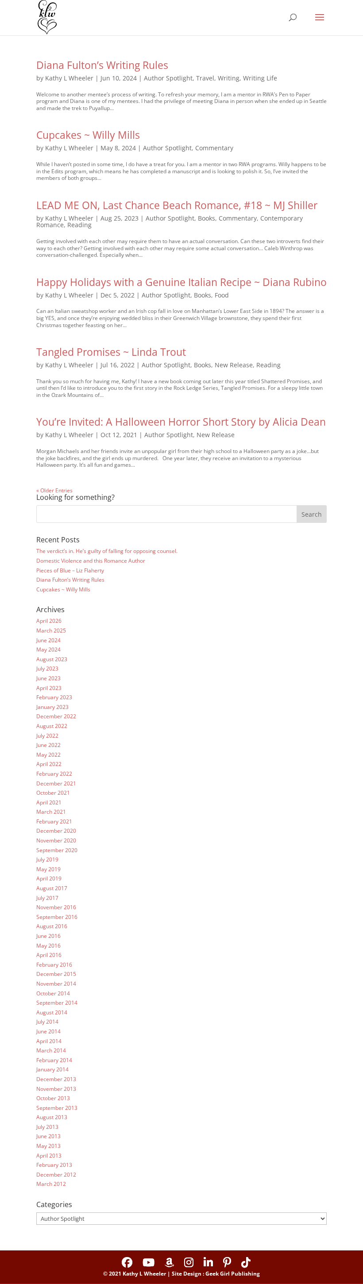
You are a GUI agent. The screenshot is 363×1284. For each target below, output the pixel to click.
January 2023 (52, 707)
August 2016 (51, 926)
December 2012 (56, 1174)
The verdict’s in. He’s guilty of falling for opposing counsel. (107, 551)
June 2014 (48, 1031)
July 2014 (47, 1021)
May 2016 (48, 945)
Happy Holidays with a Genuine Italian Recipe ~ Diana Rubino (181, 282)
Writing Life (260, 78)
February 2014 (54, 1060)
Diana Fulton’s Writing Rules (102, 65)
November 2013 (56, 1089)
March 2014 (51, 1050)
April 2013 (49, 1155)
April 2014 (49, 1041)
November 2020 (56, 840)
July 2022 (47, 735)
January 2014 (52, 1069)
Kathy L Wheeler (69, 78)
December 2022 (56, 716)
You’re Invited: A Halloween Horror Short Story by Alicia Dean (181, 422)
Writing (228, 78)
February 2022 (54, 773)
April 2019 (49, 878)
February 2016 (54, 964)
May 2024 (48, 649)
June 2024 (48, 640)
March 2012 (51, 1184)
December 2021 (56, 783)
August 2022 (51, 726)
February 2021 (54, 821)
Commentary (214, 148)
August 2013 (51, 1117)
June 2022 (48, 745)
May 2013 (48, 1146)
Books (206, 218)
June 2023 (48, 678)
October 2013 (53, 1098)
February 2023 (54, 697)
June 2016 (48, 936)
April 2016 (49, 955)
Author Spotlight (168, 78)
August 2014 (51, 1012)
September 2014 (56, 1002)
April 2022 (49, 764)
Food (222, 295)
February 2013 (54, 1165)
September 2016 (56, 917)
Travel (205, 78)
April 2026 (49, 621)
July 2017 (47, 898)
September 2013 (56, 1108)
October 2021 (53, 792)
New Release (234, 365)
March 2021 (51, 811)
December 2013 (56, 1079)
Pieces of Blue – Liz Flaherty (70, 570)
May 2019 (48, 869)
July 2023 (47, 668)
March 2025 (51, 630)
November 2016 (56, 907)
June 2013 (48, 1136)
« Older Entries (54, 490)
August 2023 (51, 659)
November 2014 (56, 983)
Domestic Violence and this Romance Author (90, 560)
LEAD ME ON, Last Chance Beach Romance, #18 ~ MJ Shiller (176, 205)
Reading (79, 225)
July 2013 (47, 1127)
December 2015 (56, 974)
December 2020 (56, 830)
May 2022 (48, 754)
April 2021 (49, 802)
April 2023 (49, 688)
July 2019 (47, 859)
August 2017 (51, 888)
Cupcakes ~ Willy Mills (88, 135)
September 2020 (56, 850)
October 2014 (53, 993)
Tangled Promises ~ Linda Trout (111, 352)
